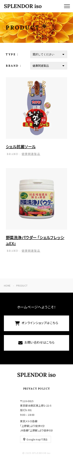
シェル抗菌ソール (21, 146)
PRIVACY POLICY (36, 388)
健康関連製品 (31, 154)
